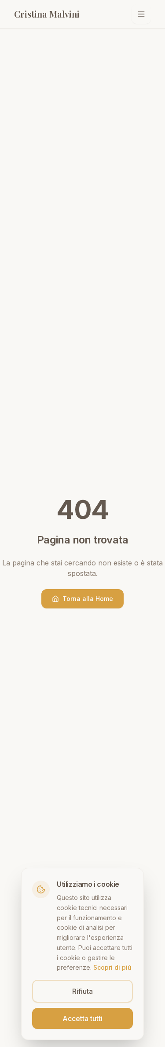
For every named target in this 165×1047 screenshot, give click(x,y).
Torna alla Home (87, 598)
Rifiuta (82, 991)
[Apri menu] (141, 14)
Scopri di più (112, 967)
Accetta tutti (82, 1018)
